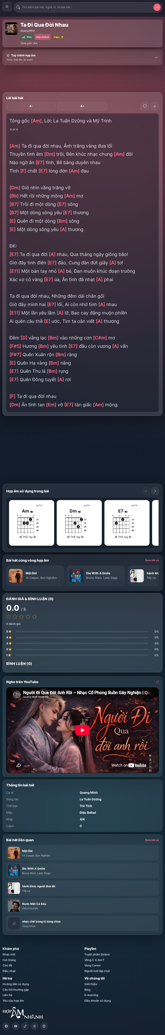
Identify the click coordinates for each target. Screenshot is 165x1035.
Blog (87, 989)
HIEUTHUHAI (30, 908)
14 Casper (32, 577)
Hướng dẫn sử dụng (16, 984)
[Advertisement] (82, 78)
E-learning (91, 995)
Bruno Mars (94, 577)
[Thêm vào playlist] (155, 106)
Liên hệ (7, 995)
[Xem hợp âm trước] (146, 491)
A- (31, 106)
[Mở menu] (7, 6)
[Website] (44, 1026)
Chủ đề (7, 965)
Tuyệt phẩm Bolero (97, 954)
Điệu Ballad (88, 812)
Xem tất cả (152, 560)
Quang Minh (27, 30)
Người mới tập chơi (97, 971)
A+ (82, 106)
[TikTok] (25, 1026)
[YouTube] (15, 1026)
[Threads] (34, 1026)
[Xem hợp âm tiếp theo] (155, 491)
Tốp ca (151, 577)
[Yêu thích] (145, 106)
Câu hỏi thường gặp (16, 989)
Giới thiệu (90, 984)
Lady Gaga (110, 577)
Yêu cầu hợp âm (13, 1000)
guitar (39, 505)
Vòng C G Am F (94, 960)
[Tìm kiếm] (157, 7)
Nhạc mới (9, 954)
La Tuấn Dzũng (90, 799)
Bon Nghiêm (48, 577)
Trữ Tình (86, 806)
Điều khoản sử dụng (97, 1000)
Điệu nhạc (9, 971)
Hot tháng (9, 960)
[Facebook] (6, 1026)
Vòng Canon (92, 965)
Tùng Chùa (28, 926)
